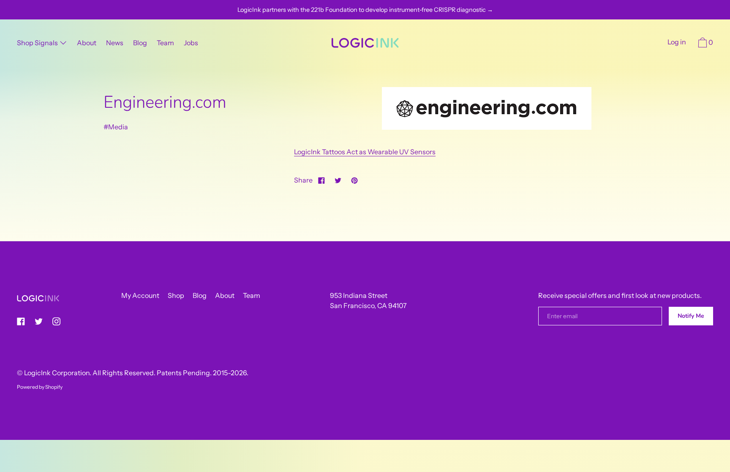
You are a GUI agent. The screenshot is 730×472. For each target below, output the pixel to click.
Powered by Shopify (40, 387)
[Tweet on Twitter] (338, 180)
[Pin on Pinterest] (354, 180)
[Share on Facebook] (321, 180)
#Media (116, 127)
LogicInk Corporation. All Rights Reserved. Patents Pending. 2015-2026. (136, 372)
